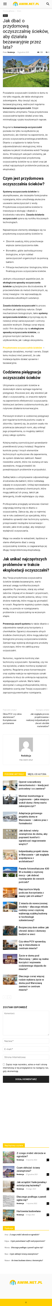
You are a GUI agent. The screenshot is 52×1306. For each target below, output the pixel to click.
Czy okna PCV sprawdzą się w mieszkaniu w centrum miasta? (32, 945)
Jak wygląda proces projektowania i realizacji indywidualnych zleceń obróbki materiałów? (37, 720)
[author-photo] (26, 751)
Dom (19, 11)
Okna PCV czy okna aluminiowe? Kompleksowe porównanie (12, 719)
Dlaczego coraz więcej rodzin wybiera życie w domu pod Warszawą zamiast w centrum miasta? (31, 983)
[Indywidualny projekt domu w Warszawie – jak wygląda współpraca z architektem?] (10, 855)
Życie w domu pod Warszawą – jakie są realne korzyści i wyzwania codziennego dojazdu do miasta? (34, 962)
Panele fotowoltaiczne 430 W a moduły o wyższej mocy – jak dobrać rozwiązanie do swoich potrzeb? (34, 875)
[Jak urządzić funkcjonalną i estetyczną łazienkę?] (8, 1186)
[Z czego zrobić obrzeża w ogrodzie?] (8, 1157)
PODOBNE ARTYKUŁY (14, 774)
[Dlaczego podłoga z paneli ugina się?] (8, 1201)
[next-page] (9, 997)
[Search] (48, 4)
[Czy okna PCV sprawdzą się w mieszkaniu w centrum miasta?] (10, 945)
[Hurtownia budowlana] (8, 1215)
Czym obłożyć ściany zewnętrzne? (24, 1254)
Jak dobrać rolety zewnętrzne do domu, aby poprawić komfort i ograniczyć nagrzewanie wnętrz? (33, 837)
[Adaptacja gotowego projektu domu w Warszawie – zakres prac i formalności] (10, 817)
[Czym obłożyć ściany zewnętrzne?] (8, 1172)
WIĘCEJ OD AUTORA (37, 774)
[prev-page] (4, 997)
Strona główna (8, 11)
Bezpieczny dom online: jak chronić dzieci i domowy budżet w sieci (34, 931)
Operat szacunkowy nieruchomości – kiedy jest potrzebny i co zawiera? (34, 785)
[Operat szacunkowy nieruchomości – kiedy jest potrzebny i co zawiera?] (10, 785)
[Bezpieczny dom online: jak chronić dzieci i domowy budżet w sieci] (10, 931)
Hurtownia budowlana (29, 1211)
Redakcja (11, 52)
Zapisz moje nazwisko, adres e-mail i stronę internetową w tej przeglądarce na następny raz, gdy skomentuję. (26, 1067)
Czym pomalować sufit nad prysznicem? (28, 1241)
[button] (5, 4)
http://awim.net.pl (26, 760)
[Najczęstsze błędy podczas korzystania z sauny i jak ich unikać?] (10, 893)
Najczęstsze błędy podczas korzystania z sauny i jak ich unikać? (31, 892)
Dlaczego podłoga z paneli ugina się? (27, 1247)
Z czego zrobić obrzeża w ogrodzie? (24, 1234)
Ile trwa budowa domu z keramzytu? (27, 1260)
